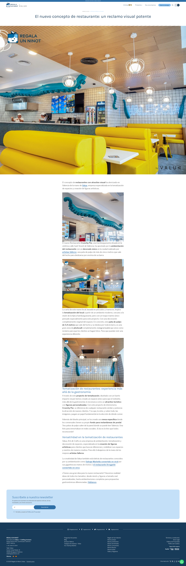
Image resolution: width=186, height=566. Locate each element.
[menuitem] (13, 556)
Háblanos (92, 482)
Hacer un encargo (164, 5)
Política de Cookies (174, 543)
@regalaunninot (73, 529)
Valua (84, 185)
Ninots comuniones (113, 545)
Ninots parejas (111, 540)
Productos (138, 5)
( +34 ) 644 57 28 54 (11, 545)
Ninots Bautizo (111, 547)
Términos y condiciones (173, 538)
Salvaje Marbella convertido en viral (102, 462)
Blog (65, 540)
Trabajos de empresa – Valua (72, 543)
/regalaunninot (87, 529)
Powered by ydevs (31, 561)
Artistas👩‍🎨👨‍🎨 (127, 5)
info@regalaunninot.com (12, 554)
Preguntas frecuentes (70, 538)
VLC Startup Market (70, 545)
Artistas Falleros (69, 542)
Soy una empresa (150, 5)
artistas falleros (69, 252)
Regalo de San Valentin (114, 538)
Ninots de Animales (113, 543)
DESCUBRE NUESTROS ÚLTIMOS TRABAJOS (93, 0)
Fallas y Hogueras (112, 551)
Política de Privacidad (33, 512)
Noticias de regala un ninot (97, 11)
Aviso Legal (176, 540)
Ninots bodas (111, 549)
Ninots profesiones (113, 542)
